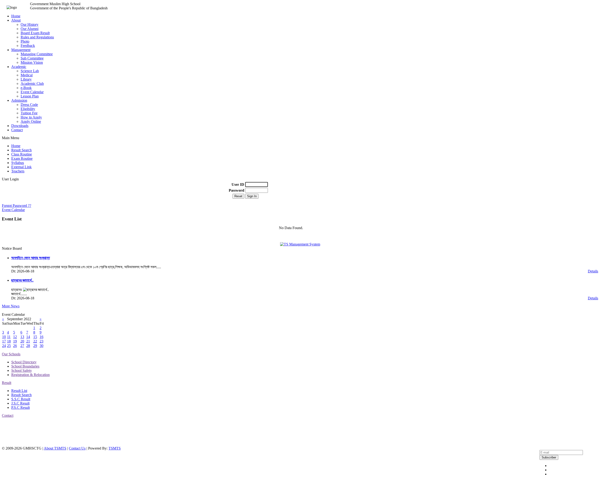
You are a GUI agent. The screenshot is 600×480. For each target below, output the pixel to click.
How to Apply (31, 117)
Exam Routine (22, 158)
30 (41, 346)
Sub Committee (32, 58)
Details (593, 271)
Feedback (28, 46)
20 (22, 341)
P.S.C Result (20, 407)
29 (35, 346)
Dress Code (29, 105)
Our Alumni (29, 29)
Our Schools (11, 354)
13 (22, 337)
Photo (25, 41)
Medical (27, 75)
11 (9, 337)
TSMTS (115, 448)
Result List (19, 391)
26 (15, 346)
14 (28, 337)
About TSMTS (55, 448)
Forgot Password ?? (16, 206)
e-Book (26, 88)
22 (35, 341)
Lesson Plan (30, 96)
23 (41, 341)
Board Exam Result (35, 33)
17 (4, 341)
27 (22, 346)
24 (4, 346)
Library (26, 79)
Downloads (19, 126)
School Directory (24, 362)
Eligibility (28, 109)
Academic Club (32, 84)
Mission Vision (32, 62)
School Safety (21, 370)
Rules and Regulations (37, 37)
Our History (29, 24)
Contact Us (77, 448)
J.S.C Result (20, 403)
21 (28, 341)
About (16, 20)
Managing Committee (37, 54)
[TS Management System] (300, 244)
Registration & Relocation (30, 375)
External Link (21, 167)
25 (9, 346)
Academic (18, 67)
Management (20, 50)
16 (41, 337)
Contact (17, 130)
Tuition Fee (29, 113)
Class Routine (21, 154)
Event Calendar (32, 92)
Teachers (17, 171)
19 (15, 341)
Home (15, 16)
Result (6, 383)
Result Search (21, 150)
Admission (19, 100)
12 (15, 337)
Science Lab (30, 71)
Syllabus (17, 163)
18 (9, 341)
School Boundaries (25, 366)
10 (4, 337)
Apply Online (31, 121)
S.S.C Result (20, 399)
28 (28, 346)
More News (10, 306)
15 (35, 337)
